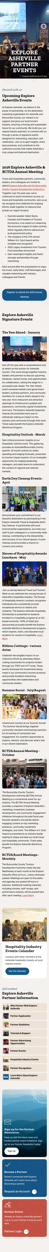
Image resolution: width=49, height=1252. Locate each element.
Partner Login (13, 1232)
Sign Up (12, 1151)
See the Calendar (17, 971)
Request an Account (17, 1192)
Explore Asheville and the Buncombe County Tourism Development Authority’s (24, 188)
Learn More (28, 895)
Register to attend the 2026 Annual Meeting (24, 294)
